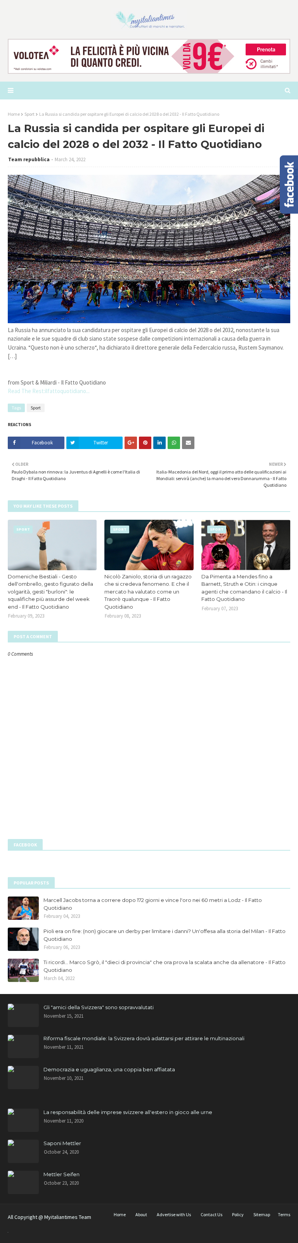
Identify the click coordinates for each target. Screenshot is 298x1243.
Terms (284, 1214)
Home (14, 114)
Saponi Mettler (62, 1143)
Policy (238, 1214)
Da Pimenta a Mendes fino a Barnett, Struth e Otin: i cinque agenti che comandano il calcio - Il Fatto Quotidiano (244, 587)
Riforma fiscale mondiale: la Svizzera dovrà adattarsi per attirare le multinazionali (143, 1038)
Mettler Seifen (61, 1174)
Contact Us (211, 1214)
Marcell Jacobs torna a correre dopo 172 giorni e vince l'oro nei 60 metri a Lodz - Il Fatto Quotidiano (152, 904)
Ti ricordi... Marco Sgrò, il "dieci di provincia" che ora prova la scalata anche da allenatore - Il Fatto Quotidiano (164, 966)
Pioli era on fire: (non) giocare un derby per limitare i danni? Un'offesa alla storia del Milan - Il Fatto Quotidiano (164, 935)
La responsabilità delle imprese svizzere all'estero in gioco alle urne (127, 1112)
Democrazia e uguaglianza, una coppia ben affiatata (109, 1069)
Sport (29, 114)
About (141, 1214)
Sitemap (261, 1214)
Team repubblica (29, 159)
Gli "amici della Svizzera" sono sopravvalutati (98, 1007)
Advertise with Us (174, 1214)
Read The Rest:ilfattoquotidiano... (49, 391)
